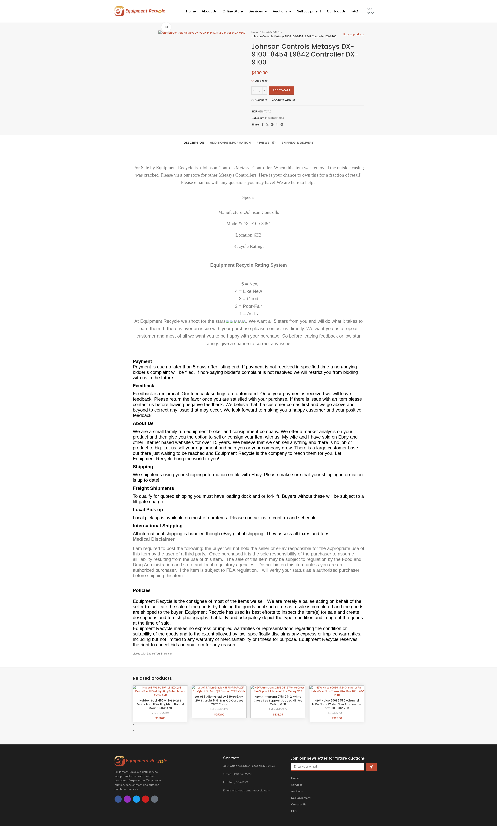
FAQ (354, 11)
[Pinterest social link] (272, 124)
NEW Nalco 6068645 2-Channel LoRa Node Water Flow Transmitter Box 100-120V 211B (336, 704)
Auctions (280, 11)
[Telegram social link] (281, 124)
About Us (209, 11)
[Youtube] (145, 799)
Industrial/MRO (271, 32)
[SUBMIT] (371, 767)
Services (256, 11)
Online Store (232, 11)
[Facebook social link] (263, 124)
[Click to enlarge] (166, 27)
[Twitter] (136, 799)
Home (191, 11)
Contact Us (336, 11)
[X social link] (267, 124)
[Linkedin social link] (277, 124)
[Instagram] (127, 799)
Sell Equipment (309, 11)
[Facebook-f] (118, 799)
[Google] (154, 799)
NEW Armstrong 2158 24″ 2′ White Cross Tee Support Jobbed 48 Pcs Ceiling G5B (278, 700)
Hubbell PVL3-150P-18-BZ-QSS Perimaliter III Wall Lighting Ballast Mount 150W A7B (160, 704)
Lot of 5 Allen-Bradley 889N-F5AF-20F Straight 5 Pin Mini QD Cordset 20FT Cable (219, 700)
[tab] (194, 141)
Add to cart (281, 90)
